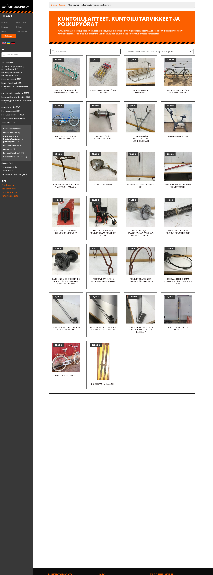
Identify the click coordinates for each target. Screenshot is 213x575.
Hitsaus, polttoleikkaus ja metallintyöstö (11, 74)
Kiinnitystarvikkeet (9, 83)
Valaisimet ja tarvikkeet (11, 174)
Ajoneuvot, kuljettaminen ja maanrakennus (13, 67)
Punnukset (7, 149)
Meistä (4, 31)
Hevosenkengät (10, 129)
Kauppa (4, 27)
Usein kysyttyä (8, 188)
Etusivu (4, 22)
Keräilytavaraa (9, 132)
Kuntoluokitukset (9, 192)
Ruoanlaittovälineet (11, 153)
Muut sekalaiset (10, 145)
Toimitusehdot (8, 185)
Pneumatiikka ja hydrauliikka (13, 97)
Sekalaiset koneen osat (13, 157)
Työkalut (5, 171)
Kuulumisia (21, 22)
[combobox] (158, 51)
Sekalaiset (5, 122)
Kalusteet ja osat (8, 79)
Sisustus (4, 163)
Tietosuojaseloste (9, 195)
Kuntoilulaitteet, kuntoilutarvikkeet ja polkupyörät (13, 139)
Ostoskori (9, 36)
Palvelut (19, 27)
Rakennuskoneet (8, 111)
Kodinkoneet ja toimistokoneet (14, 87)
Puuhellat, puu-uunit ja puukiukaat (16, 101)
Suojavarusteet (8, 167)
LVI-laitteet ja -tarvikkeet (12, 93)
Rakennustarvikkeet (9, 115)
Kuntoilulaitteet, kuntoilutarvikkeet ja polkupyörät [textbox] (157, 51)
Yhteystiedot (21, 31)
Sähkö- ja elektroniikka (11, 118)
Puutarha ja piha (8, 107)
